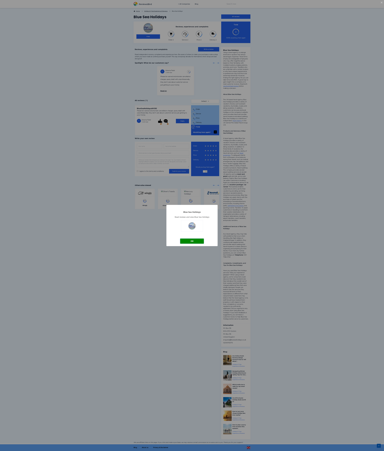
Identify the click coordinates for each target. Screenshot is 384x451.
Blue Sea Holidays (192, 212)
